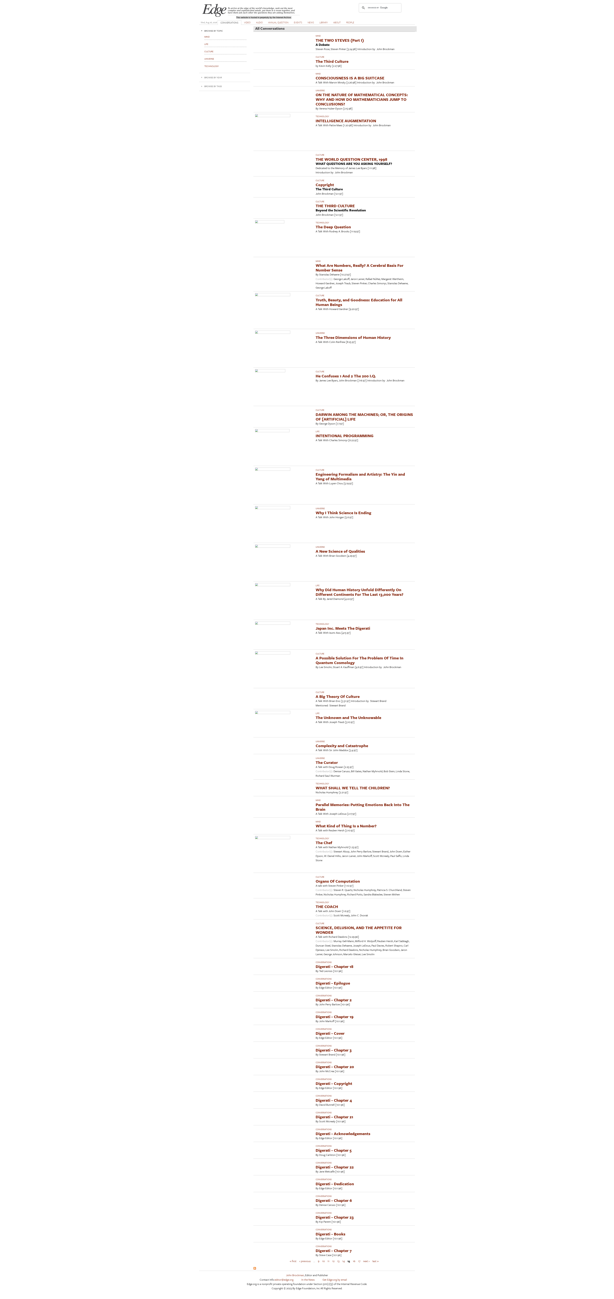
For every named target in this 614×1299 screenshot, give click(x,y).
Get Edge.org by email (335, 1280)
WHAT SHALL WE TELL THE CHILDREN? (353, 788)
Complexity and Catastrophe (342, 745)
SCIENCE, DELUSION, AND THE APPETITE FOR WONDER (359, 930)
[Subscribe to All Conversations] (254, 1269)
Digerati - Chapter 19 (335, 1016)
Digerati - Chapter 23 (335, 1217)
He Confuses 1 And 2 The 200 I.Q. (346, 376)
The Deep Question (333, 227)
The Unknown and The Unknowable (348, 717)
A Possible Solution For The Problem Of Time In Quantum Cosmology (359, 660)
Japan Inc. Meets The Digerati (343, 628)
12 (333, 1261)
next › (366, 1261)
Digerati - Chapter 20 (335, 1066)
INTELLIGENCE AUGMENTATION (346, 121)
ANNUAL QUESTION (278, 22)
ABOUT (337, 22)
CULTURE (320, 56)
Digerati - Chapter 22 (335, 1167)
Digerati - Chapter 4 (334, 1100)
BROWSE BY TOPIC (213, 30)
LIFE (317, 431)
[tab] (224, 31)
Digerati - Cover (330, 1033)
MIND (318, 35)
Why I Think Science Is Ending (343, 512)
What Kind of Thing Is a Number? (346, 826)
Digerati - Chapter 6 (334, 1200)
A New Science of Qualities (340, 551)
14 (343, 1261)
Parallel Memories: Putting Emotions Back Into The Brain (362, 807)
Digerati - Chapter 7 (334, 1250)
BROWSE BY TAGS (213, 86)
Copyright (325, 184)
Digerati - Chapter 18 (334, 966)
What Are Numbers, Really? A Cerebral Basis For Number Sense (359, 268)
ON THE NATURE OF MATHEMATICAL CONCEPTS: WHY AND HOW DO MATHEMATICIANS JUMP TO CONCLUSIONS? (362, 99)
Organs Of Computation (338, 881)
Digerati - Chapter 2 (334, 1000)
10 (323, 1261)
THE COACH (327, 906)
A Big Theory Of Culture (338, 696)
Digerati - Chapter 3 (334, 1050)
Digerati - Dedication (335, 1184)
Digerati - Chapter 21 (334, 1117)
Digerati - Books (330, 1234)
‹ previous (305, 1261)
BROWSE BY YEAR (213, 77)
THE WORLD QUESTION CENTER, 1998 (351, 159)
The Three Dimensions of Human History (353, 337)
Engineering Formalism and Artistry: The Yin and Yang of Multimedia (360, 476)
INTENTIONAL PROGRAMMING (345, 435)
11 (328, 1261)
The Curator (327, 762)
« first (293, 1261)
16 (354, 1261)
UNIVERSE (320, 90)
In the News (308, 1280)
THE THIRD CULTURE (335, 206)
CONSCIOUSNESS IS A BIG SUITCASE (350, 78)
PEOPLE (350, 22)
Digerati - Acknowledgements (343, 1133)
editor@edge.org (284, 1280)
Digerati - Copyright (334, 1083)
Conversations (324, 962)
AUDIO (259, 22)
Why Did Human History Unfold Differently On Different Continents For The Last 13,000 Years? (359, 592)
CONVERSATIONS (229, 22)
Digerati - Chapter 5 (334, 1150)
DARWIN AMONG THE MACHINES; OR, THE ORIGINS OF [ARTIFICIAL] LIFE (364, 417)
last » (375, 1261)
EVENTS (298, 22)
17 (359, 1261)
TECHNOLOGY (322, 116)
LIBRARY (323, 22)
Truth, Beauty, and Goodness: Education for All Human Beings (359, 302)
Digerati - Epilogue (333, 983)
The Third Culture (332, 61)
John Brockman (295, 1275)
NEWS (311, 22)
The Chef (324, 842)
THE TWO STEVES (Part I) (340, 40)
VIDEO (247, 22)
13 (338, 1261)
